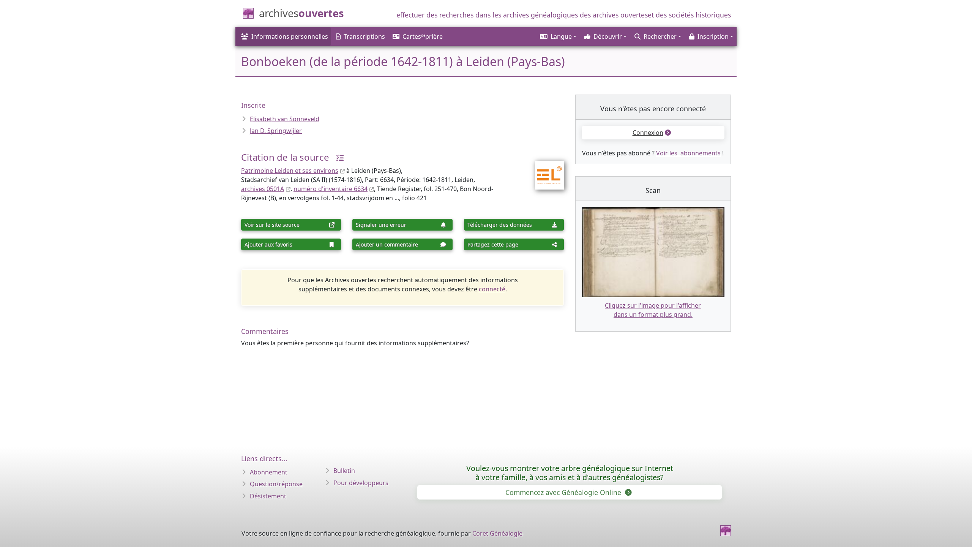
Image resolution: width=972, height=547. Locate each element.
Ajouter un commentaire (387, 244)
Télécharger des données (499, 224)
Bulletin (344, 470)
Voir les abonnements (688, 153)
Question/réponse (276, 484)
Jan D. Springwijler (276, 130)
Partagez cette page (492, 244)
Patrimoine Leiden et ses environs (289, 170)
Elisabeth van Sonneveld (284, 119)
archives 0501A (262, 189)
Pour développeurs (360, 483)
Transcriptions (364, 36)
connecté (492, 289)
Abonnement (268, 472)
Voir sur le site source (272, 224)
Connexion (648, 132)
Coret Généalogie (497, 533)
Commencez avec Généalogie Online (564, 492)
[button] (557, 36)
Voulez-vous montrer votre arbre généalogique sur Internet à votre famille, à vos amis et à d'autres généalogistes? (569, 472)
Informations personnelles (289, 36)
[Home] (725, 530)
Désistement (268, 496)
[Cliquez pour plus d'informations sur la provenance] (337, 157)
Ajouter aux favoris (268, 244)
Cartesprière (422, 36)
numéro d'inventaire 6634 (330, 189)
